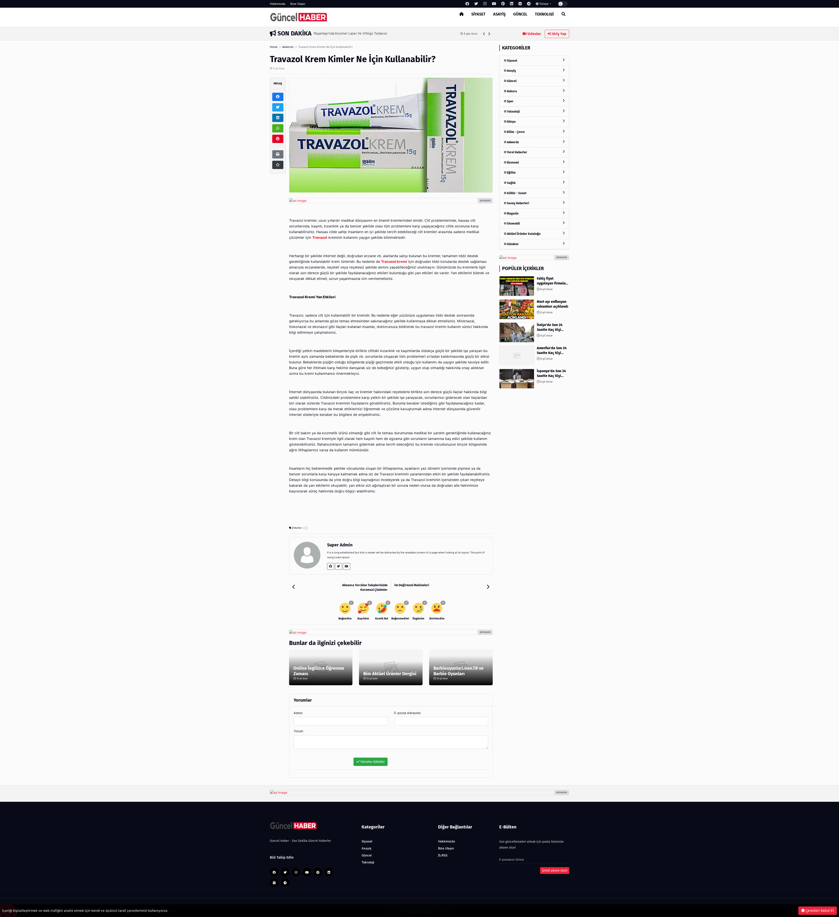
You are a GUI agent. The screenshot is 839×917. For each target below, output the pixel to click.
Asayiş (499, 14)
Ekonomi (512, 162)
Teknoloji (544, 14)
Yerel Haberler (516, 152)
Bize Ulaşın (297, 3)
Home (273, 47)
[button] (484, 34)
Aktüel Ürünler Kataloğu (523, 234)
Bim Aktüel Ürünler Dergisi (389, 673)
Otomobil (513, 224)
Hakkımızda (277, 3)
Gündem (512, 244)
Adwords (287, 47)
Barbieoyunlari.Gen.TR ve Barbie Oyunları (458, 671)
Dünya (511, 122)
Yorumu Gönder (372, 762)
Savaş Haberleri (517, 203)
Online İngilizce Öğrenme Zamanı (318, 671)
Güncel (520, 14)
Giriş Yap (558, 34)
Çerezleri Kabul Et (819, 910)
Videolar (534, 34)
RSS (444, 855)
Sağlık (511, 183)
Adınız (298, 713)
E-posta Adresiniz (407, 713)
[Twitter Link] (338, 566)
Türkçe (544, 3)
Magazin (512, 213)
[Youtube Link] (346, 566)
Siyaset (478, 14)
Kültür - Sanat (516, 193)
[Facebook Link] (330, 566)
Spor (509, 101)
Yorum (298, 731)
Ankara (511, 91)
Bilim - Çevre (515, 132)
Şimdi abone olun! (554, 870)
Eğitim (511, 173)
